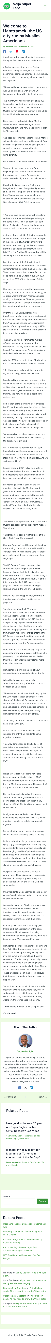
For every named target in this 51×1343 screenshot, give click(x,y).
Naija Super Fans (22, 6)
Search (6, 1196)
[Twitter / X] (25, 1087)
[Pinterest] (17, 51)
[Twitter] (10, 51)
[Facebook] (4, 51)
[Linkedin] (23, 51)
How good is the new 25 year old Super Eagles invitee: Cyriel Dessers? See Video (24, 1127)
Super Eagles (30, 1136)
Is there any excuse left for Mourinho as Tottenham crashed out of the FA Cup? (23, 1153)
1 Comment (11, 1136)
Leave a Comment (14, 1162)
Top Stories (35, 1162)
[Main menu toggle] (45, 6)
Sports (21, 1136)
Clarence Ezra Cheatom (14, 1288)
